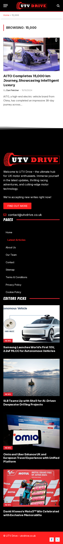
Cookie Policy (13, 292)
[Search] (58, 5)
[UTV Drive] (31, 5)
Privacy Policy (13, 284)
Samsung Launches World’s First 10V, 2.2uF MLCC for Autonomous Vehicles (29, 349)
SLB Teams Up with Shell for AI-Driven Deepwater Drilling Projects (29, 402)
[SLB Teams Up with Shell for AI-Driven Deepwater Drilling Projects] (31, 377)
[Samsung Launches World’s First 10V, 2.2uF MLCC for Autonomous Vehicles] (31, 324)
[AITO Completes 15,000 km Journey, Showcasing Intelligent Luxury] (31, 54)
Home (6, 15)
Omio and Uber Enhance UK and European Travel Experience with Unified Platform (31, 458)
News (8, 341)
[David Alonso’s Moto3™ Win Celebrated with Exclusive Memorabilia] (31, 488)
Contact (10, 262)
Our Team (11, 254)
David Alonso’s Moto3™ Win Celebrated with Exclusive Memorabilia (31, 513)
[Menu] (5, 5)
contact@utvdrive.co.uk (24, 215)
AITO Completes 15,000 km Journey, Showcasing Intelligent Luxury (31, 80)
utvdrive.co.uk (28, 535)
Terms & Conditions (16, 277)
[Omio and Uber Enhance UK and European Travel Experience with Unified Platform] (31, 430)
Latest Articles (16, 239)
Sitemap (10, 269)
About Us (11, 247)
